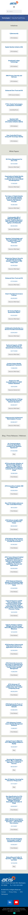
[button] (14, 7)
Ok (14, 913)
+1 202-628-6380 (17, 885)
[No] (26, 911)
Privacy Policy (13, 892)
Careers (3, 892)
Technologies (6, 18)
